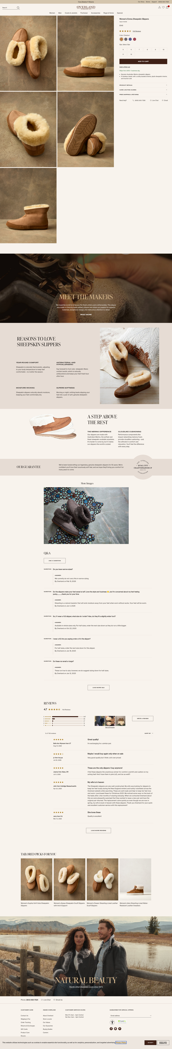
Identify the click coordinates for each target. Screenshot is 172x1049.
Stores (148, 2)
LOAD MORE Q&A (99, 687)
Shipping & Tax (25, 1019)
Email (166, 100)
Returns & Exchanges (28, 1026)
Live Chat (47, 1000)
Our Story (141, 2)
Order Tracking (26, 1022)
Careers (45, 1032)
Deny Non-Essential (163, 1043)
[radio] (121, 39)
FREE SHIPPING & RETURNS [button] (129, 94)
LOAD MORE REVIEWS (98, 830)
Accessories (95, 13)
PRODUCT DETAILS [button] (125, 85)
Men (60, 13)
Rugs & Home (109, 13)
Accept (150, 1042)
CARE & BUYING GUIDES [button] (127, 90)
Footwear (84, 13)
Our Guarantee (48, 1026)
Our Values (46, 1022)
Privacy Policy (121, 1043)
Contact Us (24, 1016)
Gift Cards (24, 1029)
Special (120, 13)
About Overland (48, 1016)
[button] (159, 7)
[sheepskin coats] (86, 956)
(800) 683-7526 (163, 2)
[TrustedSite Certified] (122, 1022)
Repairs (23, 1036)
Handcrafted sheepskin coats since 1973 (86, 987)
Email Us (59, 1000)
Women (52, 13)
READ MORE (86, 315)
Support (154, 2)
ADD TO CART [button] (143, 61)
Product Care (25, 1032)
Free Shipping (82, 2)
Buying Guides (47, 1029)
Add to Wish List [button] (124, 67)
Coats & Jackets (71, 13)
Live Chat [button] (155, 100)
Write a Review (142, 718)
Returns (91, 2)
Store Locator (47, 1019)
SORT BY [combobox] (148, 733)
